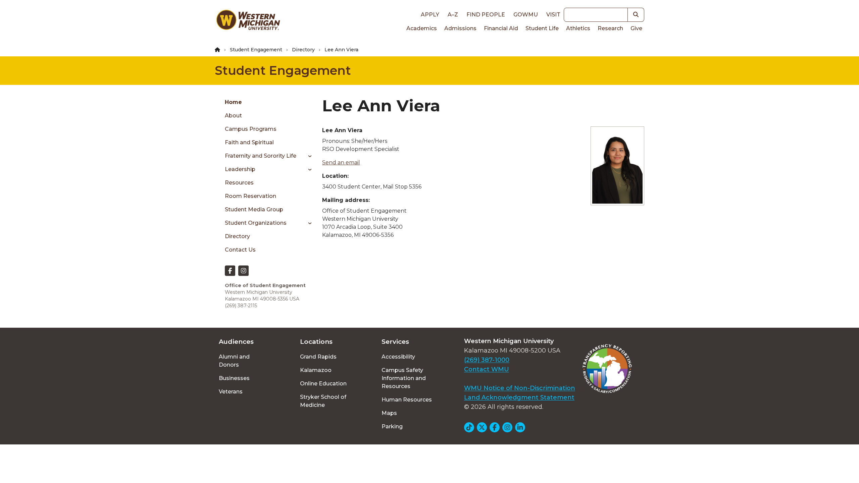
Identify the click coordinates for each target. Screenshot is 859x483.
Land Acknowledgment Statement (519, 397)
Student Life (542, 28)
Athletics (578, 28)
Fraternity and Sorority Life (260, 156)
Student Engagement (256, 50)
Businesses (234, 378)
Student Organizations (256, 223)
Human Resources (407, 399)
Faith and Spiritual (249, 142)
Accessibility (398, 357)
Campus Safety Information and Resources (404, 378)
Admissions (460, 28)
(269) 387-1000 (486, 360)
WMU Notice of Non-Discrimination (519, 388)
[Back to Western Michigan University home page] (248, 21)
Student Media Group (254, 209)
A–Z (453, 14)
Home (233, 102)
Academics (421, 28)
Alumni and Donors (234, 361)
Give (636, 28)
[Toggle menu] (307, 156)
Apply (430, 14)
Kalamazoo (316, 370)
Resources (239, 182)
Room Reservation (250, 196)
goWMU (525, 14)
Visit (553, 14)
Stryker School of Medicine (323, 401)
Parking (392, 426)
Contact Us (240, 250)
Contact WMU (486, 369)
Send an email (341, 162)
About (233, 115)
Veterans (231, 391)
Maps (389, 413)
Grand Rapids (318, 357)
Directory (303, 50)
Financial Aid (501, 28)
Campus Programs (250, 129)
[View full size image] (617, 165)
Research (610, 28)
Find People (485, 14)
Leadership (240, 169)
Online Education (323, 383)
